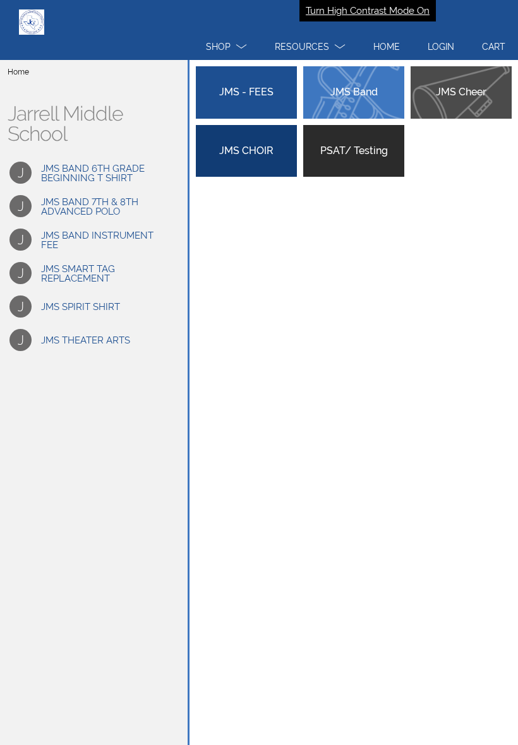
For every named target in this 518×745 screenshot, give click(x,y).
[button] (226, 46)
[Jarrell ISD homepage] (259, 30)
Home (18, 72)
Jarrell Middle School (65, 124)
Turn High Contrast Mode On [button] (368, 10)
